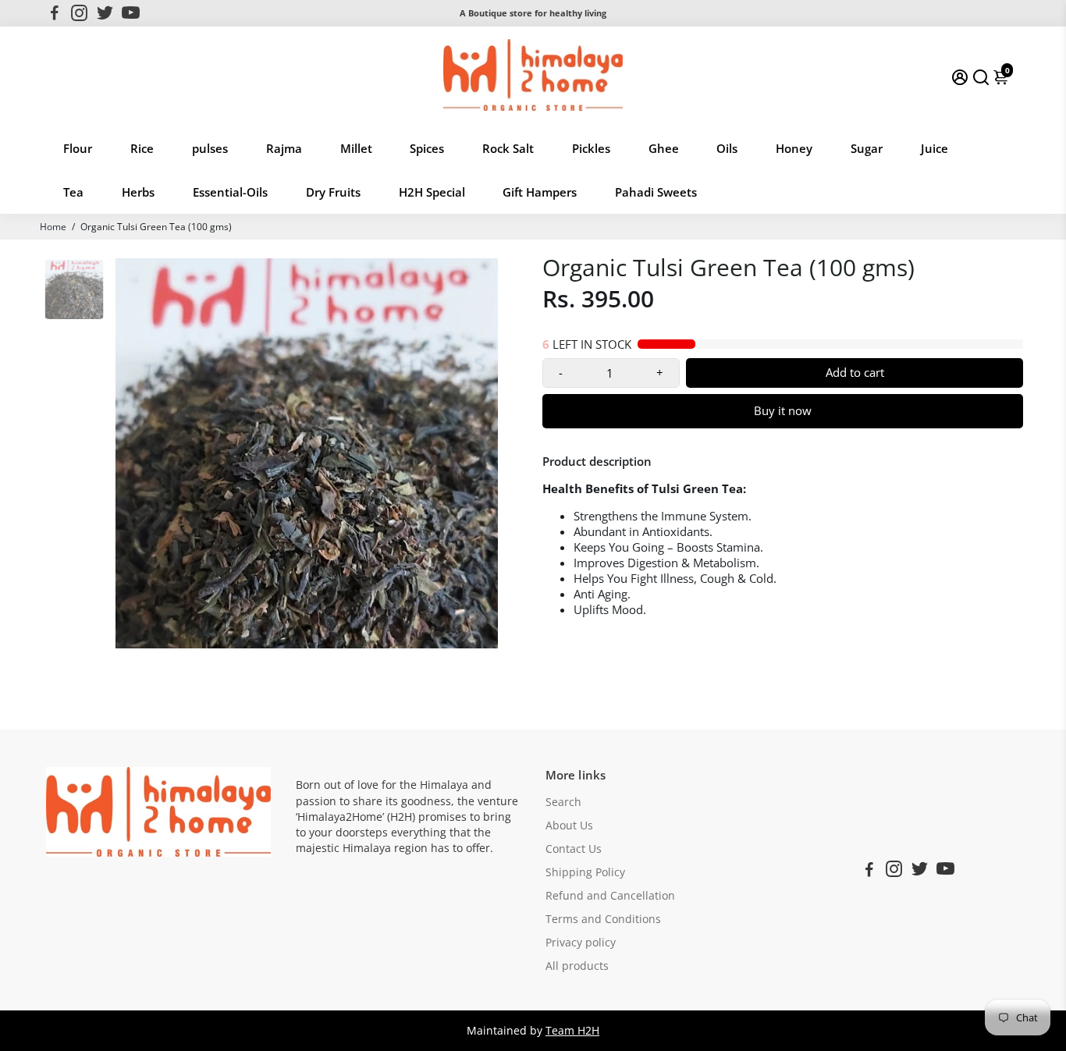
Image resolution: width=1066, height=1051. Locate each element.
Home (53, 226)
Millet (356, 148)
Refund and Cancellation (610, 896)
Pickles (591, 148)
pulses (210, 148)
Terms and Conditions (603, 919)
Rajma (284, 148)
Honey (794, 148)
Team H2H (572, 1031)
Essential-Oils (230, 192)
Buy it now (783, 410)
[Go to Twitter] (105, 13)
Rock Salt (508, 148)
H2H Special (432, 192)
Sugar (867, 148)
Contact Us (573, 849)
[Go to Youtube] (130, 13)
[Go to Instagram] (79, 13)
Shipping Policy (585, 872)
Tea (73, 192)
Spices (427, 148)
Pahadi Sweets (656, 192)
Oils (726, 148)
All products (577, 966)
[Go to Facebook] (54, 13)
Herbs (138, 192)
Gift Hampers (540, 192)
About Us (569, 825)
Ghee (663, 148)
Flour (77, 148)
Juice (934, 148)
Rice (142, 148)
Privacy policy (580, 943)
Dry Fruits (333, 192)
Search (563, 802)
